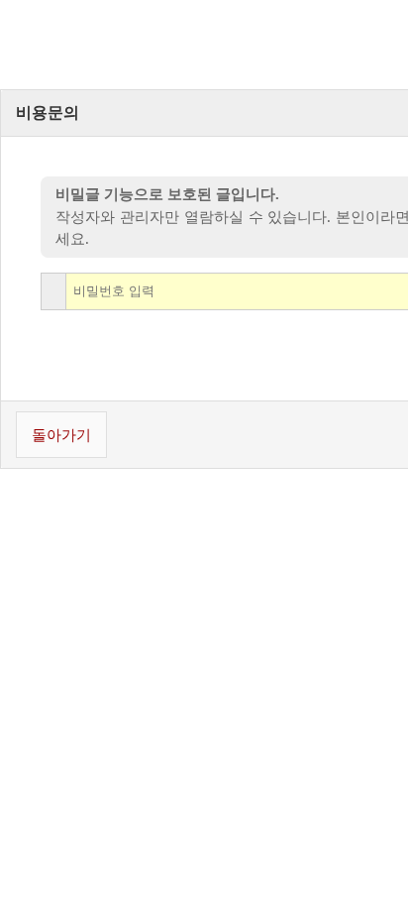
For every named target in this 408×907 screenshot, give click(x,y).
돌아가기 (61, 435)
